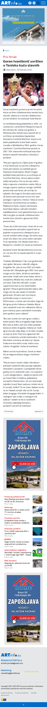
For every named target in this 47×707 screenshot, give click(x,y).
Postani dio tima (31, 671)
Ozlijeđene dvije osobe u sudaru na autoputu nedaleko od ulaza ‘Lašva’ (16, 521)
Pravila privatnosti (21, 693)
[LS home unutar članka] (23, 454)
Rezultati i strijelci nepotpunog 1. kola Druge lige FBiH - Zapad (17, 553)
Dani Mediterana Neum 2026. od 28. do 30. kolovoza (17, 500)
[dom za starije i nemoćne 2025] (23, 25)
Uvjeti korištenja (7, 693)
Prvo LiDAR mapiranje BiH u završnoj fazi (16, 532)
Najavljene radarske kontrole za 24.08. (17, 564)
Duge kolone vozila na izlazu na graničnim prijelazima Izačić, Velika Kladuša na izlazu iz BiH (17, 543)
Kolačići (34, 693)
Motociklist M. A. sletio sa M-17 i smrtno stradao (17, 511)
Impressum (5, 695)
